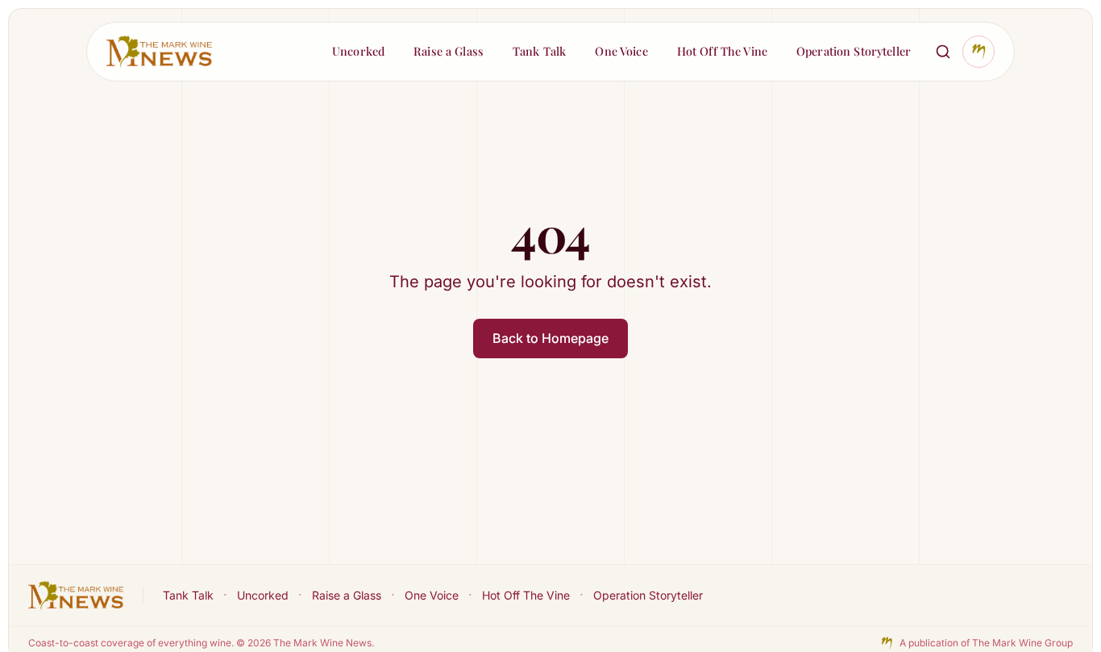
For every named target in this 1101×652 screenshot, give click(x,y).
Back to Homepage (550, 338)
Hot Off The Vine (526, 595)
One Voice (432, 595)
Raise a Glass (346, 595)
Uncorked (263, 595)
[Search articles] (943, 52)
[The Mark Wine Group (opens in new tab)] (978, 52)
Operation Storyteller (648, 595)
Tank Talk (188, 595)
